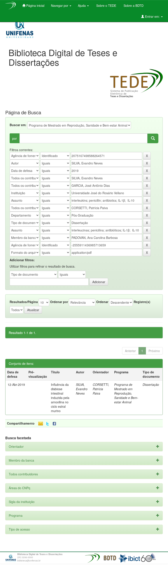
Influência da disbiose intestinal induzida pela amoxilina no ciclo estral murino (60, 397)
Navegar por (60, 5)
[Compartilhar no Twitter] (47, 424)
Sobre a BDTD (133, 5)
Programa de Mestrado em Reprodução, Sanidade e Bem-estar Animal (126, 393)
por (14, 138)
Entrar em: (152, 16)
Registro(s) (142, 302)
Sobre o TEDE (105, 5)
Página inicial (34, 5)
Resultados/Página (24, 302)
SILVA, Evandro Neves (82, 388)
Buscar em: (18, 125)
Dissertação (151, 384)
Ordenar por (59, 302)
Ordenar (102, 302)
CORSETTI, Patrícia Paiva (101, 388)
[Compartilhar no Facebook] (55, 424)
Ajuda (82, 5)
